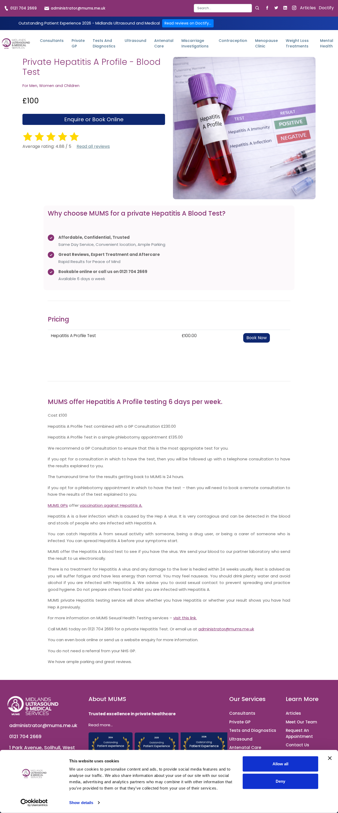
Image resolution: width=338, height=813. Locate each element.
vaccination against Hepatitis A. (111, 505)
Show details (81, 802)
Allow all (280, 764)
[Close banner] (330, 758)
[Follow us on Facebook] (267, 7)
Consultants (52, 40)
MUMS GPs (58, 505)
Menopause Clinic (266, 43)
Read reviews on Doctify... (188, 23)
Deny (280, 781)
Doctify (326, 8)
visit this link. (185, 618)
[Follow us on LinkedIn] (285, 7)
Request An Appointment (299, 733)
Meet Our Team (301, 722)
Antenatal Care (163, 43)
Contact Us (297, 745)
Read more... (100, 725)
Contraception (233, 40)
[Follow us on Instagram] (294, 7)
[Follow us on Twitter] (276, 7)
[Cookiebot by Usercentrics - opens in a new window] (34, 803)
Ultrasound (135, 40)
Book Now (256, 338)
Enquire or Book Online (94, 119)
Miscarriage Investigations (195, 43)
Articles (308, 8)
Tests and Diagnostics (104, 43)
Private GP (78, 43)
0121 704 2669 (23, 8)
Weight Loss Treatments (297, 43)
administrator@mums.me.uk (77, 8)
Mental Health (326, 43)
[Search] (257, 8)
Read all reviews (93, 146)
